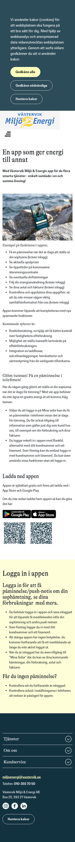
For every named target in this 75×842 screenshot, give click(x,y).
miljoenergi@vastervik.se (21, 777)
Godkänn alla (25, 72)
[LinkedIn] (24, 808)
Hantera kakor (26, 99)
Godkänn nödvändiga (31, 85)
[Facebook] (15, 808)
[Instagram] (6, 808)
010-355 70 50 (24, 784)
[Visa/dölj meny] (7, 134)
